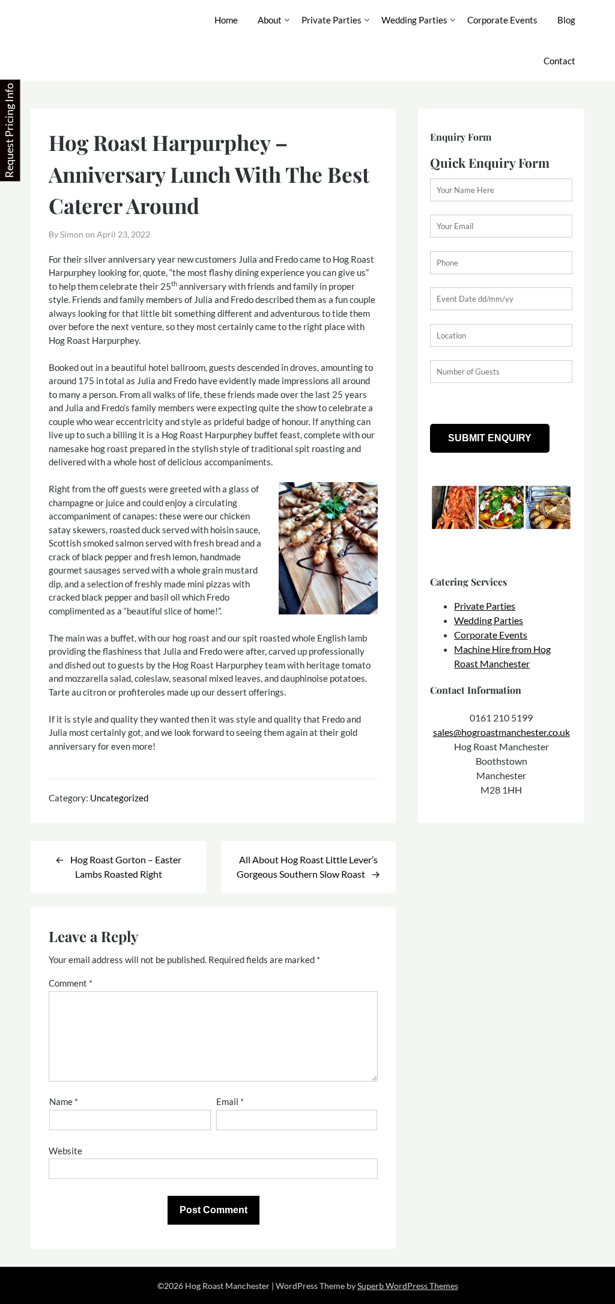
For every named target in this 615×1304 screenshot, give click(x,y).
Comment (70, 983)
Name (63, 1101)
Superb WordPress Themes (407, 1286)
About (270, 19)
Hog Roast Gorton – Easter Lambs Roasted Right (125, 867)
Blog (566, 19)
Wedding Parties (414, 19)
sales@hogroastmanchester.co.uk (501, 732)
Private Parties (331, 19)
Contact (559, 60)
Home (226, 19)
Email (230, 1101)
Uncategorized (119, 797)
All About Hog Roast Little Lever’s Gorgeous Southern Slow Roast (307, 867)
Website (65, 1150)
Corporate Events (502, 19)
